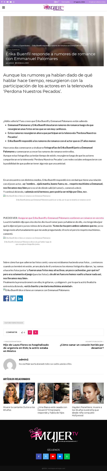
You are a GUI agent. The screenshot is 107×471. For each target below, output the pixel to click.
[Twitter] (46, 456)
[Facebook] (39, 456)
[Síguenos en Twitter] (48, 304)
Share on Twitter (13, 298)
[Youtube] (53, 456)
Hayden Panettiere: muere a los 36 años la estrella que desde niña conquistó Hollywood (87, 411)
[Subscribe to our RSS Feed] (53, 304)
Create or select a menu (97, 2)
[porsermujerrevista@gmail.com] (63, 304)
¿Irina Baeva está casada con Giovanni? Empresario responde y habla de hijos (52, 410)
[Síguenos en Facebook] (43, 304)
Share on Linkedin (20, 298)
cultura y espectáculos (14, 323)
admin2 (11, 63)
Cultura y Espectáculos (13, 49)
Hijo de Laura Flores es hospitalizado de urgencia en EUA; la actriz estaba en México (26, 348)
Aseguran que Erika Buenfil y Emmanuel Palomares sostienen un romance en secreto (61, 217)
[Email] (60, 456)
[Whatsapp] (67, 456)
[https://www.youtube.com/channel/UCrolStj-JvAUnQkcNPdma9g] (58, 304)
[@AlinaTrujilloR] (51, 313)
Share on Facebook (6, 298)
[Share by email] (56, 313)
